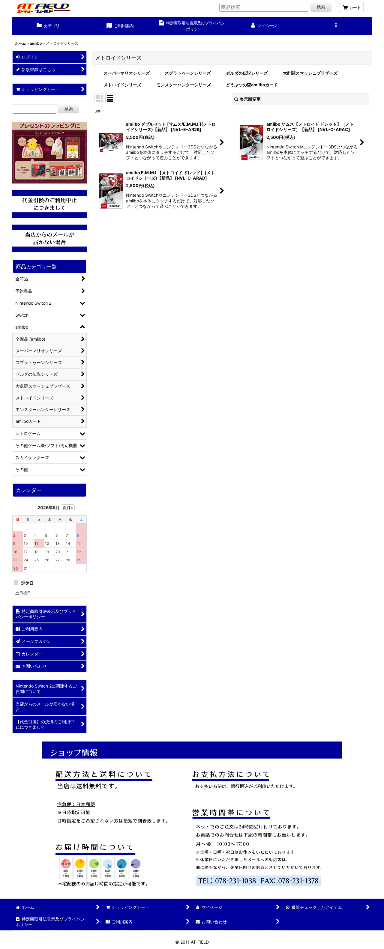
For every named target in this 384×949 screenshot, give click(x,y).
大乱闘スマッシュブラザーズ (310, 73)
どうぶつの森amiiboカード (252, 84)
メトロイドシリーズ (122, 84)
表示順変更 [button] (250, 99)
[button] (336, 26)
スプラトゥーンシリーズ (188, 73)
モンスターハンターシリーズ (183, 84)
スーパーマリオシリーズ (127, 73)
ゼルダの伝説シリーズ (247, 73)
